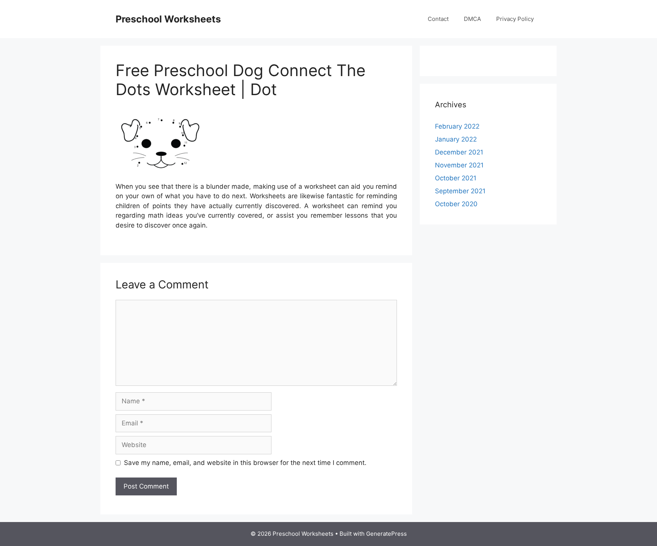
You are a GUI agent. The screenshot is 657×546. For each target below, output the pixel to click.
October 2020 (456, 204)
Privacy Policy (515, 18)
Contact (438, 18)
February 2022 (457, 126)
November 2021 (459, 165)
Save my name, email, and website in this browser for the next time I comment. (245, 462)
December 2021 (459, 152)
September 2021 (460, 191)
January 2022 (456, 139)
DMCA (472, 18)
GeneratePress (386, 533)
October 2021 (455, 178)
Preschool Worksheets (168, 19)
